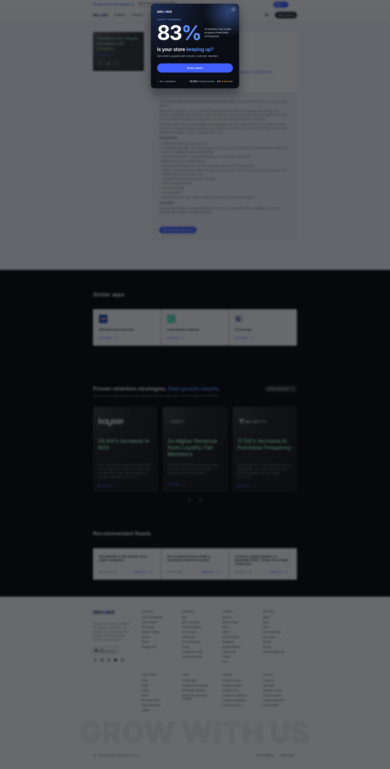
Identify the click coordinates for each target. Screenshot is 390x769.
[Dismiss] (233, 9)
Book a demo (195, 67)
